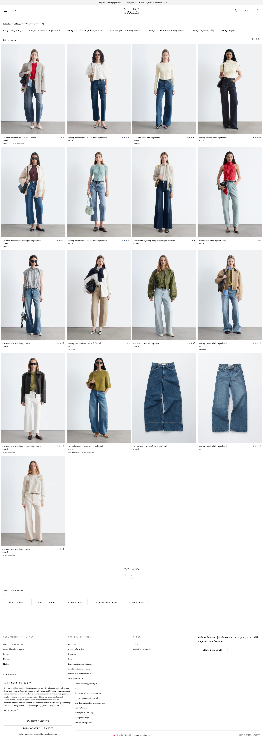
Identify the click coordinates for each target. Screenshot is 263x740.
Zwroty (71, 659)
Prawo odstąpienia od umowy (80, 664)
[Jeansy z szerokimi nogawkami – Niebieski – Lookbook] (164, 89)
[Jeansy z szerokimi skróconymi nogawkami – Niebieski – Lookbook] (99, 89)
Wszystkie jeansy (12, 31)
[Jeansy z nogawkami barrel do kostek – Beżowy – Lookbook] (99, 295)
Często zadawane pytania (79, 669)
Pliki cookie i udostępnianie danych (83, 698)
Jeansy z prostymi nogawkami (125, 31)
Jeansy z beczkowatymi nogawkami (84, 31)
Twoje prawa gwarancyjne (79, 718)
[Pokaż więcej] (131, 2)
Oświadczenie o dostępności (80, 722)
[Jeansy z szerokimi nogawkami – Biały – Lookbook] (33, 501)
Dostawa (72, 654)
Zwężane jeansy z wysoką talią (212, 241)
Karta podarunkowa (77, 649)
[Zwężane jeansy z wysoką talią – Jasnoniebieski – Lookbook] (230, 192)
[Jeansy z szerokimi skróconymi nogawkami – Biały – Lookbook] (33, 398)
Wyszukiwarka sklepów (13, 649)
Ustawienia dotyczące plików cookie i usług (38, 734)
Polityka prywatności (77, 708)
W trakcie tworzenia (142, 649)
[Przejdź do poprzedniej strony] (125, 575)
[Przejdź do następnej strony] (138, 575)
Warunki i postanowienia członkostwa (84, 693)
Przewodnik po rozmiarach (79, 674)
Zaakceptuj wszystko (38, 721)
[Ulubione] (246, 10)
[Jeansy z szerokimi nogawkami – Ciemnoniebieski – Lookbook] (230, 89)
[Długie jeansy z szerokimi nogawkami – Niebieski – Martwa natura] (164, 398)
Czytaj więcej (10, 710)
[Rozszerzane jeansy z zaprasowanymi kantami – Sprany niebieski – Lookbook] (164, 192)
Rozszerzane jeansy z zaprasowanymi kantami (154, 241)
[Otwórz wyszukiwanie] (16, 10)
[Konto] (235, 10)
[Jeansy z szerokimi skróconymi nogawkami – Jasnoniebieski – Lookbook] (99, 192)
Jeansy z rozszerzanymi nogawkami (166, 31)
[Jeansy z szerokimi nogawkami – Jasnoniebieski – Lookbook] (164, 295)
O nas (135, 644)
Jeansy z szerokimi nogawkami (43, 31)
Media (6, 664)
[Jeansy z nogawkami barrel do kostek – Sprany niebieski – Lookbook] (33, 89)
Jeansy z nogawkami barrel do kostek (19, 138)
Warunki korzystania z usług (80, 713)
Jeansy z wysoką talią (202, 31)
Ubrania (7, 24)
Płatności (72, 644)
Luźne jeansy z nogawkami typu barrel (85, 446)
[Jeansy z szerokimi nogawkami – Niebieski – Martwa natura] (230, 398)
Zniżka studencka (75, 679)
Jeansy (17, 24)
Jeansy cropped (228, 31)
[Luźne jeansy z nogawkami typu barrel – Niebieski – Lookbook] (99, 398)
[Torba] (257, 10)
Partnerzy (7, 654)
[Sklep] (5, 10)
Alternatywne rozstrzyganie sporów (83, 683)
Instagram (11, 674)
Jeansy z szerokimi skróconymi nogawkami (87, 138)
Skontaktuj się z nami (13, 644)
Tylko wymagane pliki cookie (38, 728)
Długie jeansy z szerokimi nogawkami (150, 446)
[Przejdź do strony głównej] (131, 10)
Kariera (6, 659)
